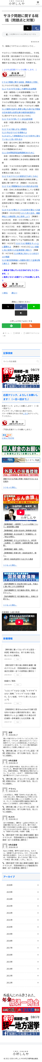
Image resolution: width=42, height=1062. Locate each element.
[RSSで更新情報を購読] (30, 325)
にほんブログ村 (8, 438)
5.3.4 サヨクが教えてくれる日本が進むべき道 (21, 209)
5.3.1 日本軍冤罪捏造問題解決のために (18, 152)
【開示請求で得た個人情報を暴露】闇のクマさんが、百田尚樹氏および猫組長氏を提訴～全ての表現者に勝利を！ (20, 668)
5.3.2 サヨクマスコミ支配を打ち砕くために (20, 176)
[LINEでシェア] (34, 306)
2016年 (10, 954)
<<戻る (5, 292)
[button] (21, 34)
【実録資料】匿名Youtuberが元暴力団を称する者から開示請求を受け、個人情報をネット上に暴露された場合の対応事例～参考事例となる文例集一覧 (20, 714)
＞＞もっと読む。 (10, 487)
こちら (25, 413)
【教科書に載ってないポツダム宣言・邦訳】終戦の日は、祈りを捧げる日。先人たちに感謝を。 (20, 652)
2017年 (10, 947)
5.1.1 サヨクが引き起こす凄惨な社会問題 (19, 88)
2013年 (10, 975)
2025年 (10, 892)
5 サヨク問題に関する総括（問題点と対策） (20, 82)
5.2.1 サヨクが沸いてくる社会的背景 (17, 119)
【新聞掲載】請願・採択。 (13, 549)
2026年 (10, 885)
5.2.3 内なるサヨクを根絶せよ (14, 132)
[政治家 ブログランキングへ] (13, 73)
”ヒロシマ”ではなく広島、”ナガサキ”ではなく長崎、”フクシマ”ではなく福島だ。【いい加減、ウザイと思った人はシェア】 (20, 695)
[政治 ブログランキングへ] (13, 284)
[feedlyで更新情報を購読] (11, 325)
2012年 (10, 982)
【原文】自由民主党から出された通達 (18, 559)
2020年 (10, 926)
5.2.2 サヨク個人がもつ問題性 (14, 129)
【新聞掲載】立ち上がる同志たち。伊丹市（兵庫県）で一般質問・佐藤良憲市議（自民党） (20, 543)
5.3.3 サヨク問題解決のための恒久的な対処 (20, 186)
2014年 (10, 968)
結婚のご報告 (10, 680)
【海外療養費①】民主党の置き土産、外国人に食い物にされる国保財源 (20, 585)
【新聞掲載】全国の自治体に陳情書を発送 (19, 530)
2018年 (10, 940)
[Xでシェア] (28, 28)
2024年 (10, 899)
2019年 (10, 933)
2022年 (10, 912)
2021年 (10, 919)
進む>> (14, 292)
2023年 (10, 905)
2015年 (10, 961)
